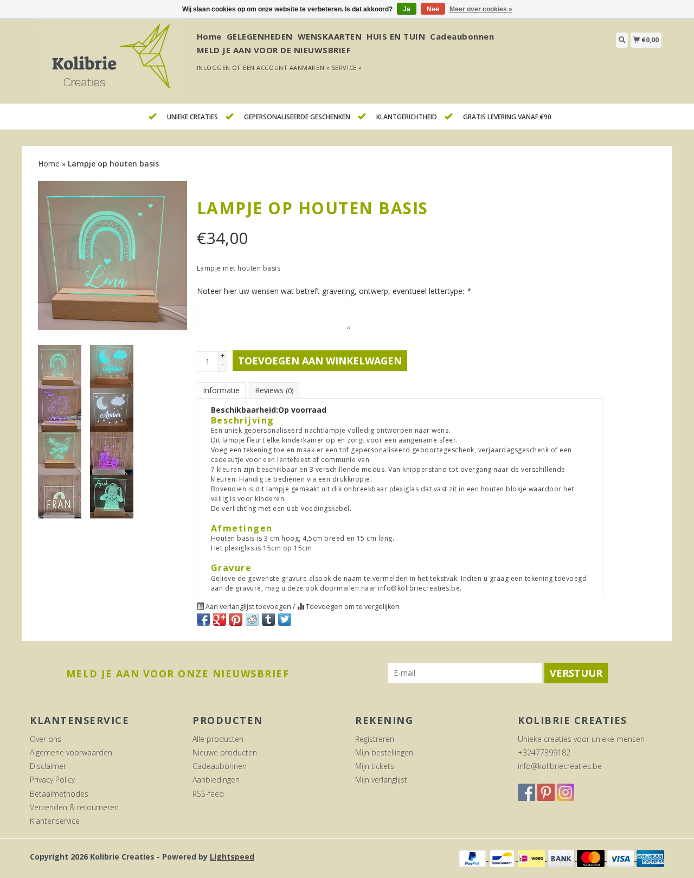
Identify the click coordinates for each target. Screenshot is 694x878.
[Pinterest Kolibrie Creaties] (546, 792)
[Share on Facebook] (203, 619)
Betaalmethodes (59, 794)
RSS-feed (208, 794)
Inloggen (213, 67)
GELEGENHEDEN (260, 36)
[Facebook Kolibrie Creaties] (526, 792)
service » (347, 67)
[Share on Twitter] (284, 619)
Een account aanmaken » (286, 67)
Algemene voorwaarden (71, 752)
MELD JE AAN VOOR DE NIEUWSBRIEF (274, 49)
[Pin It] (235, 619)
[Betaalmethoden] (474, 858)
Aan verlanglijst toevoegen (248, 606)
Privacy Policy (52, 779)
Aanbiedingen (216, 779)
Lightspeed (232, 856)
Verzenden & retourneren (74, 807)
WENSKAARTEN (330, 36)
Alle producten (217, 739)
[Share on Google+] (219, 619)
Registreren (374, 739)
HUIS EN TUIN (396, 36)
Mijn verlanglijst (381, 779)
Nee (433, 9)
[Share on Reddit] (252, 619)
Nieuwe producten (224, 752)
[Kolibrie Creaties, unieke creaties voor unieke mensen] (109, 60)
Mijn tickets (374, 766)
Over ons (45, 739)
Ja (406, 9)
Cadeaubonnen (462, 36)
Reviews (274, 390)
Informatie (221, 390)
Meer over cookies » (480, 9)
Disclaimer (48, 766)
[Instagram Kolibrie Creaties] (565, 792)
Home (209, 36)
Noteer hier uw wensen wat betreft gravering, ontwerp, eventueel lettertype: (334, 291)
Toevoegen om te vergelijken (352, 606)
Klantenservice (55, 821)
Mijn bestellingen (384, 752)
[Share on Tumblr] (268, 619)
